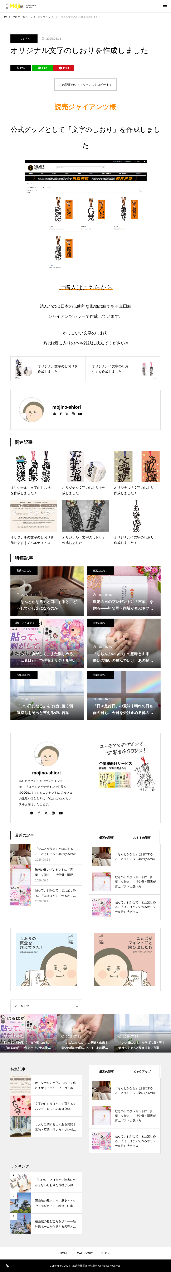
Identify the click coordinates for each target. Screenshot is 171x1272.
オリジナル (24, 38)
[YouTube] (79, 414)
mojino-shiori (46, 772)
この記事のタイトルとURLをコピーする (85, 84)
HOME (64, 1253)
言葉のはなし (23, 570)
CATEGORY (85, 1253)
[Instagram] (73, 414)
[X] (67, 414)
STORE (106, 1253)
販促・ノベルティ (25, 622)
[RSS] (7, 1266)
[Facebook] (61, 414)
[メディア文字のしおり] (21, 6)
